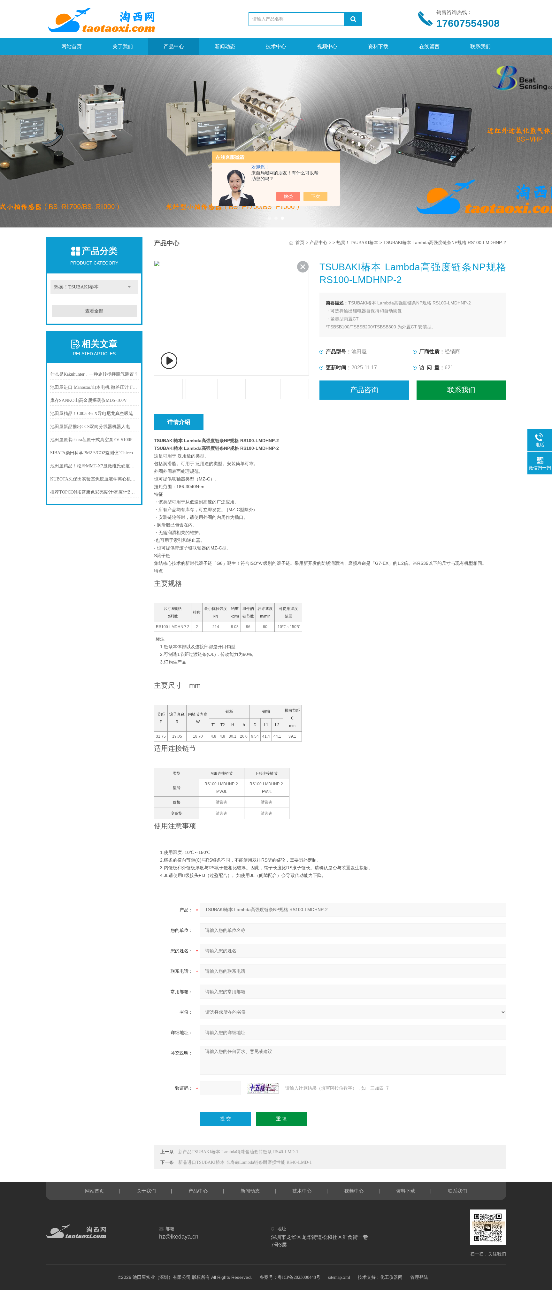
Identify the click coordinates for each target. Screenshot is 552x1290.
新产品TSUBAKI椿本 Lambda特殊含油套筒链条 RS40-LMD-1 (238, 1151)
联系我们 (480, 46)
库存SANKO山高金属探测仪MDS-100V (88, 400)
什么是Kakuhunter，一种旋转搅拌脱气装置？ (94, 374)
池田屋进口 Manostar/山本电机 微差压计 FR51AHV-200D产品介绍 (94, 387)
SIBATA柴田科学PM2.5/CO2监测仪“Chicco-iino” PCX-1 (94, 452)
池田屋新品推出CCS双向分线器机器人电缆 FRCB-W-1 (94, 426)
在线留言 (429, 46)
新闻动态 (225, 46)
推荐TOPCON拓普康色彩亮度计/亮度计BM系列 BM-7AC (94, 492)
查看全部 (94, 311)
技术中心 (276, 46)
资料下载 (378, 46)
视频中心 (327, 46)
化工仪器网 (391, 1277)
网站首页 (71, 46)
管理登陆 (419, 1277)
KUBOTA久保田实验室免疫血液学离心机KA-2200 (94, 479)
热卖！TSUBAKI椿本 (76, 286)
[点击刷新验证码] (263, 1088)
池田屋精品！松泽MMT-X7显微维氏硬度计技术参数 (94, 466)
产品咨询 (364, 390)
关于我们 (122, 46)
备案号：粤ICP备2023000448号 (290, 1277)
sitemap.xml (339, 1277)
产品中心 (174, 46)
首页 (299, 242)
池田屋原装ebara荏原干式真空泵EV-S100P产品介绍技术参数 (94, 439)
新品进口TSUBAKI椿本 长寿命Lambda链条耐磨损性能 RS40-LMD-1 (245, 1162)
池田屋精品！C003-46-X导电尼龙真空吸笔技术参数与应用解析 (94, 413)
